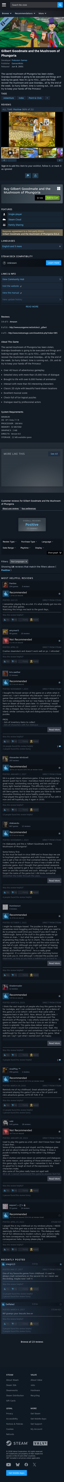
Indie (21, 98)
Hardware (35, 1390)
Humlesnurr (15, 905)
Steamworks (12, 1390)
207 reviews (14, 760)
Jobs (33, 1385)
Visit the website (10, 286)
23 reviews (25, 633)
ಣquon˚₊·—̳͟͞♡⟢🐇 (17, 1205)
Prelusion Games (19, 60)
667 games (13, 826)
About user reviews (10, 508)
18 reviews (26, 1124)
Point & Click (35, 98)
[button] (6, 13)
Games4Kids (17, 63)
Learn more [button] (53, 262)
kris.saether (14, 672)
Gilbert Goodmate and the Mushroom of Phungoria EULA (30, 234)
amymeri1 (14, 630)
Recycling (35, 1395)
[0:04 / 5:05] (32, 129)
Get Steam (35, 1413)
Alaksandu (14, 823)
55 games (13, 1208)
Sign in (4, 165)
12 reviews (13, 675)
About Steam (12, 1380)
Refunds (10, 1434)
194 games (13, 586)
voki (11, 1121)
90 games (13, 633)
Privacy (9, 1413)
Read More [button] (54, 729)
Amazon (13, 322)
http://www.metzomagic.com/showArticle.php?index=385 (32, 333)
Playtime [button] (24, 547)
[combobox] (33, 5)
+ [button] (47, 98)
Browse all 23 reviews (32, 1341)
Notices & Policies (14, 1424)
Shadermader (15, 985)
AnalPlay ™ (14, 1069)
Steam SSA (11, 1385)
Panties (12, 583)
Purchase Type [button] (28, 541)
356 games (13, 1072)
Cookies (10, 1429)
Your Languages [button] (18, 561)
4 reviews (13, 909)
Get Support (36, 1424)
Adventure (8, 98)
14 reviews (25, 1208)
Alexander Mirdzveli (18, 757)
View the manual (11, 292)
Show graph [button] (53, 552)
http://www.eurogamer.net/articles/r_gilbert (28, 327)
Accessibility (12, 1418)
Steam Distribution (15, 1395)
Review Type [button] (8, 541)
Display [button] (38, 547)
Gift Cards (11, 1400)
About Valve (36, 1380)
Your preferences (28, 508)
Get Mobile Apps (16, 1473)
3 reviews (26, 586)
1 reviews (26, 1072)
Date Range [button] (8, 547)
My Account (36, 1429)
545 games (13, 1124)
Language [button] (46, 541)
